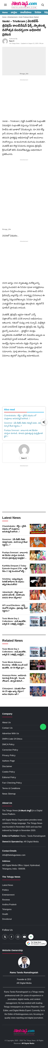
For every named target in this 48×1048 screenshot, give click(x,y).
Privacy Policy (9, 755)
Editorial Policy (9, 777)
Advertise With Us (10, 733)
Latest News (7, 885)
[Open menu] (5, 5)
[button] (24, 215)
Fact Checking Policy (12, 783)
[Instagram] (17, 936)
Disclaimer (7, 766)
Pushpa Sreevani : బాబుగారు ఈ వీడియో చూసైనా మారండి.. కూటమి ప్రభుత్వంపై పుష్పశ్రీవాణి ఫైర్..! (23, 433)
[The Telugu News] (24, 1032)
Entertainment (13, 17)
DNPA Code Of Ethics (12, 739)
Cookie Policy (8, 772)
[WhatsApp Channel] (43, 727)
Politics (5, 890)
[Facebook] (11, 936)
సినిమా (38, 12)
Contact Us (7, 728)
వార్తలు (14, 12)
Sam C (11, 41)
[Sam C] (5, 41)
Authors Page (8, 761)
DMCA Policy (8, 744)
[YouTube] (24, 936)
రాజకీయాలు (26, 12)
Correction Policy (10, 750)
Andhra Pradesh (9, 904)
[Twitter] (4, 936)
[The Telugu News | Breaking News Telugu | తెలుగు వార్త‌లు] (24, 5)
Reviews (6, 900)
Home (5, 12)
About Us (6, 722)
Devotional (7, 919)
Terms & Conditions (11, 788)
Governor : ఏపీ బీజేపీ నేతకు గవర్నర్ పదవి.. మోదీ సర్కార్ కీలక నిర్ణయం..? (23, 424)
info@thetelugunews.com (13, 855)
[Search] (42, 5)
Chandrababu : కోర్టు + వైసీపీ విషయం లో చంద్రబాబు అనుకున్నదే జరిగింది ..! (20, 417)
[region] (24, 99)
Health (5, 914)
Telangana (6, 909)
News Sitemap (9, 794)
